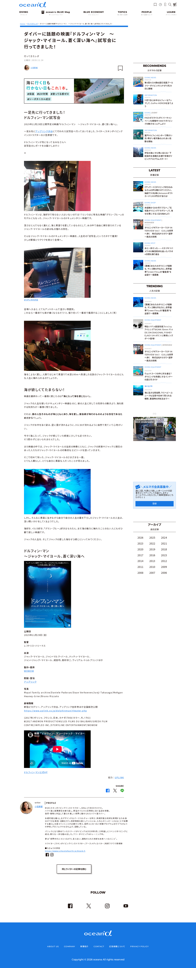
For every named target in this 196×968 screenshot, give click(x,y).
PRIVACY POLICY (139, 946)
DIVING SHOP (150, 203)
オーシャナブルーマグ (56, 15)
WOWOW (29, 671)
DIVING (148, 113)
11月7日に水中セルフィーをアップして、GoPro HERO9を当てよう (159, 103)
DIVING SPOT (150, 243)
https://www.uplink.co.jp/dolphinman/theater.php (55, 710)
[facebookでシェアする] (107, 791)
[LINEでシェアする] (122, 791)
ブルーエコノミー (93, 15)
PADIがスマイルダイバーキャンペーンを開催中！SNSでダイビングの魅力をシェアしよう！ (158, 121)
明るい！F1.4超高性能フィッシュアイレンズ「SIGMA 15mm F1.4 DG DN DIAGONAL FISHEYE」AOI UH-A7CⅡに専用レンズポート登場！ (159, 332)
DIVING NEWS (150, 78)
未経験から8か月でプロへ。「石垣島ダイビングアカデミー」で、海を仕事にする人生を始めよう (159, 210)
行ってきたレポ (31, 56)
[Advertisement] (154, 42)
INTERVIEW (149, 223)
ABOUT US (53, 946)
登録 (154, 503)
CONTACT (99, 946)
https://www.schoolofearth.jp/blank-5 (65, 851)
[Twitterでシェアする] (115, 791)
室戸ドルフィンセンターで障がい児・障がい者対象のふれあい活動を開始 (158, 138)
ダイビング (23, 15)
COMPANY (69, 946)
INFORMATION (151, 95)
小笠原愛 (34, 67)
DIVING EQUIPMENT (153, 220)
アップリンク (30, 681)
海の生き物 (148, 386)
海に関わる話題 (122, 15)
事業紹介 (84, 946)
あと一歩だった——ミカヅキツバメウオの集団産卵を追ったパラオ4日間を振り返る (159, 251)
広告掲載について (117, 946)
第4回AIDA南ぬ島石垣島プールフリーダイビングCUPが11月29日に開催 (159, 85)
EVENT (154, 113)
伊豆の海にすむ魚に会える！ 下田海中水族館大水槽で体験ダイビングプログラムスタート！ (158, 156)
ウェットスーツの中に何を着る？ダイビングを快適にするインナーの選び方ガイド (159, 376)
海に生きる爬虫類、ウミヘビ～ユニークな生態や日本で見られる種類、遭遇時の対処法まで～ (159, 395)
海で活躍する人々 (146, 15)
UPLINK (119, 777)
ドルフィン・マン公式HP (36, 772)
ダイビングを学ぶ (171, 15)
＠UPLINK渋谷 (31, 299)
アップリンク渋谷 (44, 131)
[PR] (154, 440)
